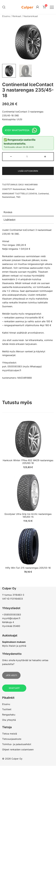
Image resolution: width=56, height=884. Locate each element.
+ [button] (45, 156)
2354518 (32, 193)
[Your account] (37, 7)
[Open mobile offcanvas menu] (52, 7)
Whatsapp (14, 688)
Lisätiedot (10, 219)
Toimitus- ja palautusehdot (16, 744)
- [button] (11, 156)
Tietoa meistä (9, 733)
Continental (43, 193)
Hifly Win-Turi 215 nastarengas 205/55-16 (28, 567)
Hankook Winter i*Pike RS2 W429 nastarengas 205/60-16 (28, 461)
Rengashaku (8, 714)
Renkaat (16, 16)
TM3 (18, 197)
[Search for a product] (4, 7)
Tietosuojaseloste (11, 738)
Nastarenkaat (30, 16)
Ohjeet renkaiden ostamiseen (18, 749)
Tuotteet (6, 709)
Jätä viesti (11, 675)
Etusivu (6, 16)
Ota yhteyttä (9, 719)
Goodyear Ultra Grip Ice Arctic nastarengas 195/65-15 (28, 515)
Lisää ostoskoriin (28, 171)
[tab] (28, 212)
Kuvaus (8, 212)
